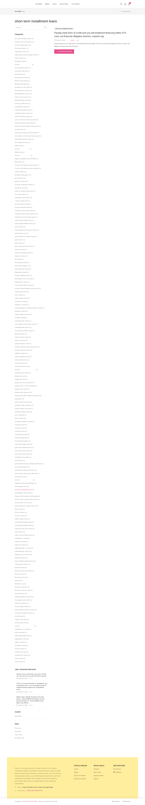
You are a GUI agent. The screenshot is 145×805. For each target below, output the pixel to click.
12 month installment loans (23, 38)
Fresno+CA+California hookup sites (26, 165)
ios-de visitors (19, 227)
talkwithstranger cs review (23, 548)
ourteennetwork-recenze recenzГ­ (22, 368)
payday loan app (20, 376)
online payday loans (21, 360)
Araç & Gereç (64, 4)
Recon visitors (19, 418)
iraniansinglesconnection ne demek (26, 230)
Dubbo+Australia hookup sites (24, 123)
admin (73, 40)
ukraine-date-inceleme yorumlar (25, 609)
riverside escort (19, 428)
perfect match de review (22, 402)
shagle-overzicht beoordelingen (24, 483)
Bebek (47, 4)
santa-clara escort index (22, 454)
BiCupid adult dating (21, 84)
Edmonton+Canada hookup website (26, 132)
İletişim (76, 772)
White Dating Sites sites (22, 635)
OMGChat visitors (20, 353)
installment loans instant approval (25, 214)
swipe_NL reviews (20, 545)
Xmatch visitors (19, 648)
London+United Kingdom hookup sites (27, 288)
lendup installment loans (22, 275)
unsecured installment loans (23, 613)
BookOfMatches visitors (22, 94)
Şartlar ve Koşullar (80, 775)
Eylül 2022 (18, 716)
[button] (129, 4)
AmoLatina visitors (20, 48)
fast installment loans (21, 142)
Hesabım (96, 769)
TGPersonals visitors (21, 564)
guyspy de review (20, 188)
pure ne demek (19, 415)
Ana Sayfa (39, 4)
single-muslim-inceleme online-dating (26, 496)
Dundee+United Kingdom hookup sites (27, 126)
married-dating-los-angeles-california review (28, 308)
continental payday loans (22, 110)
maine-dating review (21, 298)
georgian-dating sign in (22, 175)
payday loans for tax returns (23, 382)
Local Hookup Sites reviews (23, 285)
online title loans (20, 363)
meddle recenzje (20, 317)
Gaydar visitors (19, 171)
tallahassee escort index (22, 554)
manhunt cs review (21, 304)
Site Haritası (116, 801)
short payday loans (21, 486)
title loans (18, 580)
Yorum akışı (18, 734)
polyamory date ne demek (23, 405)
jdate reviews (19, 240)
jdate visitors (19, 243)
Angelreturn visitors (21, 51)
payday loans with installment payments (27, 395)
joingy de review (20, 249)
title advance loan (20, 577)
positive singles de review (23, 408)
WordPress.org (19, 738)
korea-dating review (21, 262)
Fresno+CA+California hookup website (27, 168)
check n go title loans (21, 103)
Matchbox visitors (20, 311)
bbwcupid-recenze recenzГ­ (20, 62)
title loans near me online (22, 590)
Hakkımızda (126, 801)
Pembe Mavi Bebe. (32, 801)
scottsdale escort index (22, 457)
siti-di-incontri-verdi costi (22, 502)
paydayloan (18, 399)
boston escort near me (22, 97)
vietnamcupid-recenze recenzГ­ (22, 624)
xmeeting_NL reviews (21, 655)
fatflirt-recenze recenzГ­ (19, 147)
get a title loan (19, 178)
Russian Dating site (21, 437)
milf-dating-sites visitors (22, 327)
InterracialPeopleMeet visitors (24, 223)
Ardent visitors (19, 58)
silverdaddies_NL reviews (23, 493)
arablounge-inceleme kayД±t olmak (26, 55)
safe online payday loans (22, 444)
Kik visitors (18, 259)
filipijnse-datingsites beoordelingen (25, 158)
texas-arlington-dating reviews (24, 561)
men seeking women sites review (25, 324)
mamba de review (20, 301)
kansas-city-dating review (23, 253)
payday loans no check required (25, 386)
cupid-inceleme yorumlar (22, 116)
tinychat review (19, 574)
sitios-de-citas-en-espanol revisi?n (25, 506)
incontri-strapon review (22, 204)
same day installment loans (23, 447)
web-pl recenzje (20, 632)
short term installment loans (64, 28)
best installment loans (21, 68)
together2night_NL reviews (23, 597)
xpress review (19, 658)
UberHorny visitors (20, 603)
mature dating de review (22, 314)
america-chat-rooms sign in (23, 42)
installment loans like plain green (25, 217)
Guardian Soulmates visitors (23, 184)
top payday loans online (22, 600)
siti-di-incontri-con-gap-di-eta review (26, 499)
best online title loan (21, 71)
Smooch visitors (20, 512)
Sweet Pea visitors (20, 541)
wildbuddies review (21, 639)
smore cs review (20, 515)
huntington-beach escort (22, 197)
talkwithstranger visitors (22, 551)
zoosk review (19, 661)
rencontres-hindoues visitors (23, 421)
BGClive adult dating (21, 81)
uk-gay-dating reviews (22, 606)
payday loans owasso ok (22, 392)
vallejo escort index (21, 619)
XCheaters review (20, 645)
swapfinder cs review (21, 538)
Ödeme (96, 779)
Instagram (118, 772)
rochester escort (20, 431)
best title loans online (21, 77)
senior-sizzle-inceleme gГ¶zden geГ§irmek (28, 463)
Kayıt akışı (18, 731)
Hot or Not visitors (20, 194)
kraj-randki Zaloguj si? (22, 265)
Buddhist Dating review (22, 100)
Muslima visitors (20, 334)
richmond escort (20, 425)
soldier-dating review (21, 519)
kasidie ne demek (20, 256)
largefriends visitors (21, 272)
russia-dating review (21, 434)
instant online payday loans (23, 220)
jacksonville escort (20, 233)
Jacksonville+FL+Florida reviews (25, 236)
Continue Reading (65, 51)
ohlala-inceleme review (22, 343)
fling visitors (18, 162)
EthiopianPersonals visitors (23, 139)
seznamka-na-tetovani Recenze (25, 470)
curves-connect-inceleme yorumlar (25, 119)
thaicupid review (20, 567)
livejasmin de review (21, 282)
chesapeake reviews (21, 106)
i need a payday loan (21, 201)
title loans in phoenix (21, 587)
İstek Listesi (97, 772)
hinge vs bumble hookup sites (24, 191)
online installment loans (22, 356)
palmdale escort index (22, 373)
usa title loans (19, 616)
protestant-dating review (22, 412)
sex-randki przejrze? (21, 467)
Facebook (118, 769)
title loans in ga (19, 584)
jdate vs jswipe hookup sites (23, 246)
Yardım (76, 769)
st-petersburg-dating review (23, 525)
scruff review (19, 460)
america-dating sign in (22, 45)
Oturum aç (18, 728)
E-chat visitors (19, 129)
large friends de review (22, 269)
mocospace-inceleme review (24, 330)
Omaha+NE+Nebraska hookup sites (26, 347)
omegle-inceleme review (22, 350)
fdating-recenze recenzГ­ (20, 153)
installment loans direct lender (24, 210)
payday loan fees (20, 379)
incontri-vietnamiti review (22, 207)
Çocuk (55, 4)
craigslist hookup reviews (22, 113)
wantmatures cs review (22, 629)
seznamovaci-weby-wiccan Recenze (26, 473)
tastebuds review (20, 558)
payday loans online (21, 389)
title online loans (20, 593)
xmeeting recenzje (20, 652)
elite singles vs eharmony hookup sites (27, 136)
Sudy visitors (19, 532)
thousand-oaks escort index (23, 571)
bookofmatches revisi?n (22, 90)
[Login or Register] (125, 4)
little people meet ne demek (23, 278)
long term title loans (21, 291)
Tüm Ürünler (76, 4)
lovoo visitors (19, 295)
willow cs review (20, 642)
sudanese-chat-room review (23, 528)
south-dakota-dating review (23, 522)
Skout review (19, 509)
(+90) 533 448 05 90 (34, 790)
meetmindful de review (22, 321)
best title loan (19, 74)
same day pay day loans (22, 450)
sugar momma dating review (24, 535)
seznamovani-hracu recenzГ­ (21, 478)
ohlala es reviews (20, 340)
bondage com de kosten (22, 87)
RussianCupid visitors (21, 441)
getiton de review (20, 181)
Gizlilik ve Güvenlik (80, 779)
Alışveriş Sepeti (98, 775)
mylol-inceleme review (22, 337)
